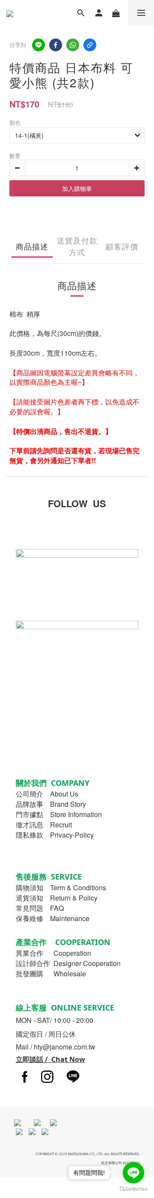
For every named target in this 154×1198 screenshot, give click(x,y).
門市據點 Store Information (59, 814)
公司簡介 (29, 794)
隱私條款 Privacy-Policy (55, 835)
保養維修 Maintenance (52, 918)
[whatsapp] (72, 45)
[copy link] (89, 45)
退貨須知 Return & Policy (57, 898)
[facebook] (55, 45)
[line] (38, 45)
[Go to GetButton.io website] (133, 1189)
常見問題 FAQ (40, 908)
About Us (64, 794)
